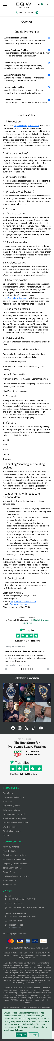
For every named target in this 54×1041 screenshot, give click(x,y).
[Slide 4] (30, 669)
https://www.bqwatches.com (26, 126)
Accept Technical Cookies (15, 38)
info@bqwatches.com (17, 604)
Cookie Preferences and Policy (16, 876)
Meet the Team (9, 851)
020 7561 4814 (15, 921)
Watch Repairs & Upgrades (14, 818)
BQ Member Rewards (12, 831)
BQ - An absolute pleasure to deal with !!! (24, 651)
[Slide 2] (26, 669)
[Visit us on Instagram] (20, 729)
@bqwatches (33, 678)
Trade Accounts (9, 885)
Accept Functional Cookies (16, 50)
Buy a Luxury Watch (11, 806)
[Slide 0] (21, 669)
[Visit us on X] (26, 729)
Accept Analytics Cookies (15, 62)
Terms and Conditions (12, 868)
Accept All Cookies (12, 100)
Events (6, 835)
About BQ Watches (11, 847)
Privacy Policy (29, 1024)
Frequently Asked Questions (15, 864)
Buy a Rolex (8, 793)
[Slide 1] (23, 669)
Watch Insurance (10, 827)
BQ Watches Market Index (14, 859)
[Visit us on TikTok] (33, 729)
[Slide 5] (32, 669)
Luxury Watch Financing (13, 797)
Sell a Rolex (7, 802)
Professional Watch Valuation (15, 823)
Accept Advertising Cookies (16, 75)
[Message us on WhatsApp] (37, 12)
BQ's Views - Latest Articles (14, 855)
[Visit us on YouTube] (40, 729)
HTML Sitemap (9, 880)
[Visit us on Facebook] (13, 729)
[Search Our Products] (47, 5)
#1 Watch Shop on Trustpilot (36, 621)
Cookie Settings (15, 1030)
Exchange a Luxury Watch (14, 814)
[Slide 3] (28, 669)
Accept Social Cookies (14, 87)
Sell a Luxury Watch (11, 810)
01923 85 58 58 (26, 12)
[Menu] (5, 5)
